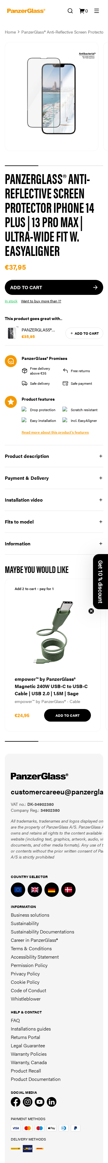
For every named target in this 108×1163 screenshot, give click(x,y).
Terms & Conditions (31, 948)
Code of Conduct (28, 990)
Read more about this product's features (55, 432)
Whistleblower (25, 998)
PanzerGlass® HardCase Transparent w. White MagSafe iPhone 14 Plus (39, 330)
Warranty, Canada (29, 1062)
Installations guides (31, 1028)
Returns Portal (25, 1037)
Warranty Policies (28, 1053)
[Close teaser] (91, 611)
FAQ (15, 1020)
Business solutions (30, 914)
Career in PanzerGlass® (34, 939)
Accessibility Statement (35, 956)
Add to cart (87, 333)
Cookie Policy (25, 981)
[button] (100, 581)
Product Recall (26, 1070)
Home (10, 32)
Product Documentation (36, 1078)
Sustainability (25, 923)
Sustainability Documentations (42, 931)
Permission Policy (29, 965)
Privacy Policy (25, 973)
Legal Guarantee (28, 1045)
